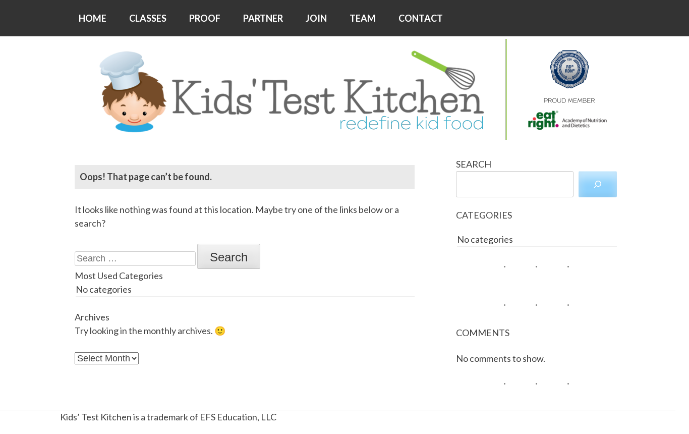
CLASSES (147, 18)
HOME (92, 18)
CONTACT (420, 18)
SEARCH (473, 164)
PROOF (204, 18)
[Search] (598, 184)
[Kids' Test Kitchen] (344, 89)
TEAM (363, 18)
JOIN (316, 18)
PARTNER (263, 18)
